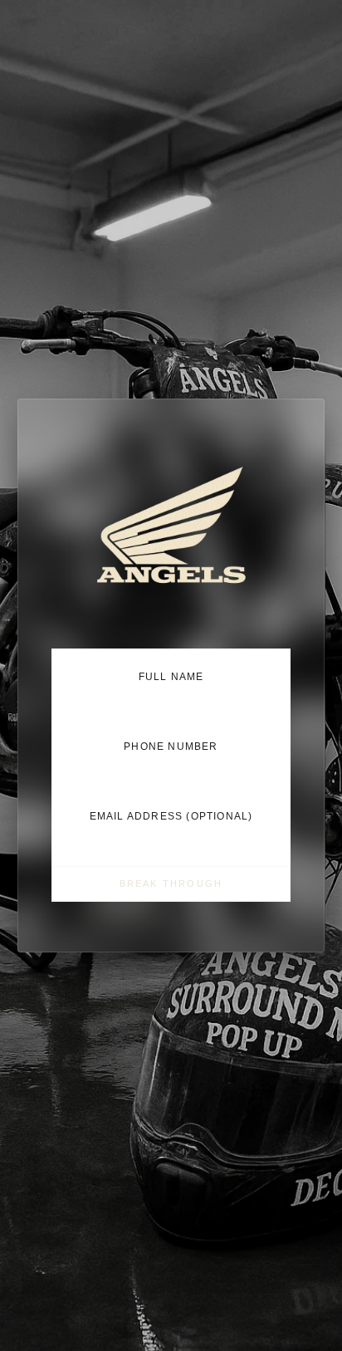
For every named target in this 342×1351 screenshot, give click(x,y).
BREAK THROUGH (171, 883)
